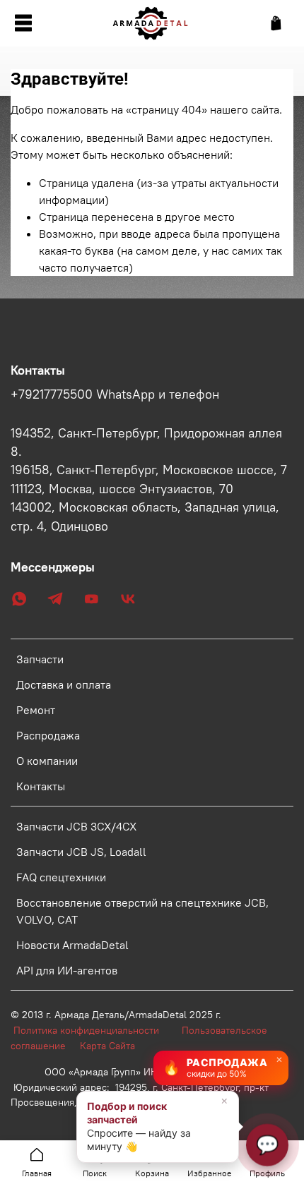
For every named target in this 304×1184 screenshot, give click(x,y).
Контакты (40, 786)
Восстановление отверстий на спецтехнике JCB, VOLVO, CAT (142, 910)
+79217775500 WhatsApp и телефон (115, 394)
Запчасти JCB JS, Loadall (81, 852)
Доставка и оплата (63, 684)
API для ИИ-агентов (66, 970)
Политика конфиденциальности (93, 1030)
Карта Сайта (107, 1045)
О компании (47, 761)
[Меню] (23, 23)
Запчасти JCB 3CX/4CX (76, 826)
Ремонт (35, 710)
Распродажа (48, 735)
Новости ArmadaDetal (72, 945)
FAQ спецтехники (61, 877)
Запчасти (40, 659)
